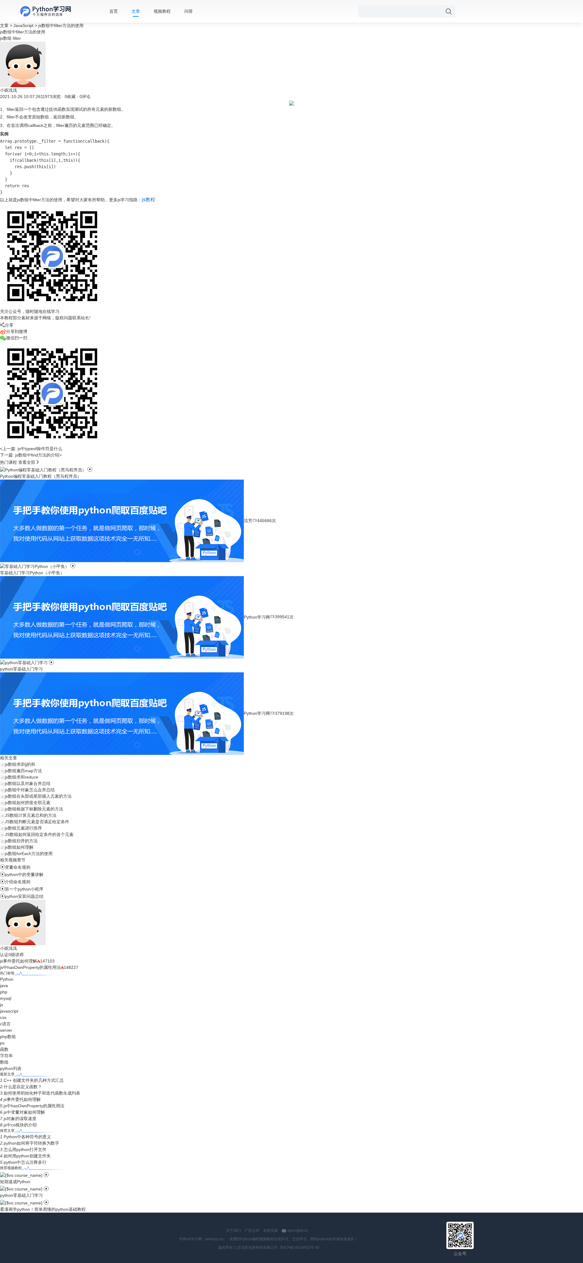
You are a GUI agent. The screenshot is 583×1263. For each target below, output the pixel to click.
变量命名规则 (15, 867)
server (6, 1030)
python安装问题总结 (21, 896)
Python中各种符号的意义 (27, 1136)
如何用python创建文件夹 (27, 1155)
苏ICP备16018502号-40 (299, 1247)
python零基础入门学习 (21, 1195)
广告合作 (252, 1230)
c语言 (5, 1023)
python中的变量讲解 (21, 874)
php (3, 992)
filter (17, 38)
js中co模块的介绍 (20, 1124)
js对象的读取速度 (20, 1118)
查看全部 (26, 462)
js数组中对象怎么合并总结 (30, 789)
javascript (9, 1011)
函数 (4, 1049)
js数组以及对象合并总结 (27, 783)
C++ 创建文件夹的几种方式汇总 (34, 1080)
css (3, 1017)
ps (2, 1043)
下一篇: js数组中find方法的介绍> (31, 455)
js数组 (6, 38)
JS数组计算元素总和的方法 (30, 815)
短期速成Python (15, 1181)
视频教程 (162, 11)
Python (6, 979)
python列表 (11, 1068)
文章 (135, 11)
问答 (188, 11)
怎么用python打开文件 (25, 1149)
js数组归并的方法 (21, 840)
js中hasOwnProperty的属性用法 (30, 967)
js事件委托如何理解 (18, 961)
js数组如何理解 (19, 847)
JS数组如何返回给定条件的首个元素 (39, 834)
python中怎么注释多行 (25, 1162)
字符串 (6, 1055)
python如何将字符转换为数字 (31, 1143)
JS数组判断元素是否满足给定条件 (37, 821)
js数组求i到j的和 (20, 764)
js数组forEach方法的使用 (29, 853)
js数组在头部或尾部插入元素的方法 (38, 796)
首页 (113, 11)
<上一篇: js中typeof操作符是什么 (31, 448)
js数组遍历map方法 (23, 770)
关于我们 (233, 1230)
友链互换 (270, 1230)
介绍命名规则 (15, 881)
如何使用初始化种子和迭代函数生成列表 (42, 1093)
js (1, 1004)
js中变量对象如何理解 (24, 1112)
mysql (5, 998)
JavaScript (23, 25)
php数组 (8, 1036)
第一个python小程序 (21, 889)
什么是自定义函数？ (23, 1086)
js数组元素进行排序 (23, 828)
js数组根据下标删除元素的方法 (34, 808)
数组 (4, 1062)
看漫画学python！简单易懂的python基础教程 (43, 1209)
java (4, 985)
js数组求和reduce (21, 777)
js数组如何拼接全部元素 (27, 802)
